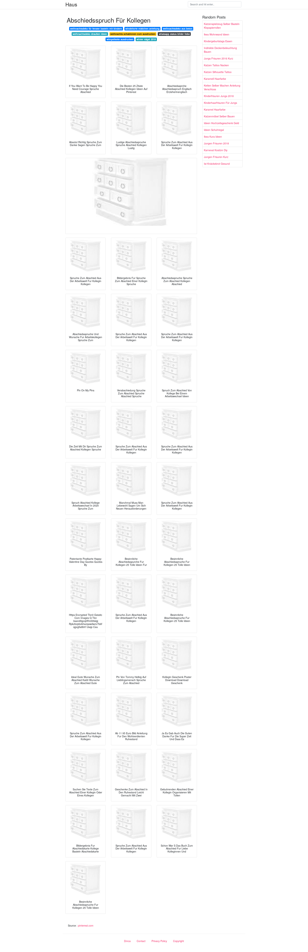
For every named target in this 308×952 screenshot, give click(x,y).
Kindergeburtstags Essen (218, 41)
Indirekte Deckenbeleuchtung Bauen (220, 49)
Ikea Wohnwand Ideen (216, 34)
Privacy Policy (159, 941)
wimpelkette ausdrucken (120, 39)
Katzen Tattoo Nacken (216, 65)
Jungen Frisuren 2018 (216, 143)
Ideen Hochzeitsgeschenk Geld (221, 123)
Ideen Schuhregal (214, 130)
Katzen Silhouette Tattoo (218, 72)
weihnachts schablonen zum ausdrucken (132, 34)
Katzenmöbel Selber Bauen (219, 116)
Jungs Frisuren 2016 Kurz (218, 58)
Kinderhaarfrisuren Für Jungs (220, 103)
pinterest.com (85, 925)
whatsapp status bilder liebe (174, 34)
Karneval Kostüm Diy (215, 150)
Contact (141, 941)
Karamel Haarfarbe (214, 109)
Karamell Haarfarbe (215, 78)
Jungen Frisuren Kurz (216, 157)
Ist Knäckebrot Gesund (217, 163)
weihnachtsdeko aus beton (177, 28)
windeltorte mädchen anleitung (142, 28)
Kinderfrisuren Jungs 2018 (219, 96)
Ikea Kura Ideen (213, 136)
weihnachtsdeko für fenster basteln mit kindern (96, 28)
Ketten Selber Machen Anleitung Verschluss (222, 87)
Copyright (178, 941)
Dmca (127, 941)
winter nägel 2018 (146, 39)
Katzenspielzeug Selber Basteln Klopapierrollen (222, 25)
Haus (71, 4)
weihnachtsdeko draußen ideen (90, 34)
